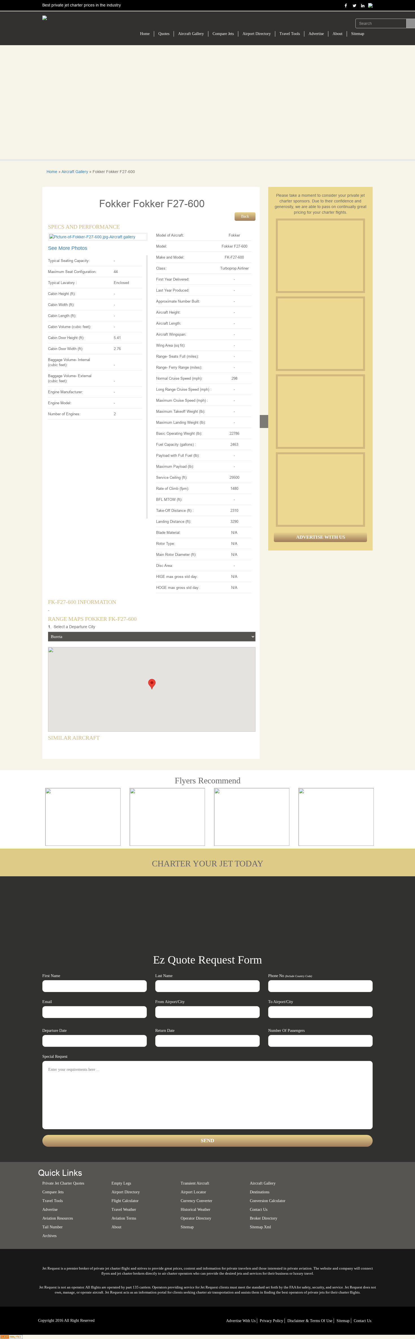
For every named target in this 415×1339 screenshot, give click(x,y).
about (116, 1227)
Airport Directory (257, 34)
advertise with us (240, 1321)
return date (164, 1030)
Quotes (163, 34)
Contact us (258, 1209)
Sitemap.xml (260, 1227)
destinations (259, 1192)
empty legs (121, 1183)
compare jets (53, 1192)
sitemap (187, 1227)
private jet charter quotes (63, 1183)
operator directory (196, 1218)
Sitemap (357, 34)
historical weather (195, 1209)
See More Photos (67, 248)
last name (163, 976)
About (337, 34)
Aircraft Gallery (191, 34)
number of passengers (286, 1030)
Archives (49, 1236)
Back (245, 216)
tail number (52, 1227)
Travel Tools (289, 34)
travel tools (52, 1201)
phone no (290, 976)
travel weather (124, 1209)
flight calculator (125, 1201)
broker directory (263, 1218)
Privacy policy (271, 1321)
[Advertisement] (320, 255)
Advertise (316, 34)
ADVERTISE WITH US (320, 537)
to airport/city (280, 1002)
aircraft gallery (263, 1183)
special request (54, 1056)
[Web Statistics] (11, 1336)
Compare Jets (223, 34)
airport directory (126, 1192)
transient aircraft (195, 1183)
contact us (362, 1321)
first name (51, 976)
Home (145, 34)
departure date (54, 1030)
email (47, 1002)
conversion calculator (267, 1201)
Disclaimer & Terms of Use (309, 1321)
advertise (50, 1209)
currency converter (196, 1201)
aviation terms (124, 1218)
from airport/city (170, 1002)
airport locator (193, 1192)
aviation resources (57, 1218)
